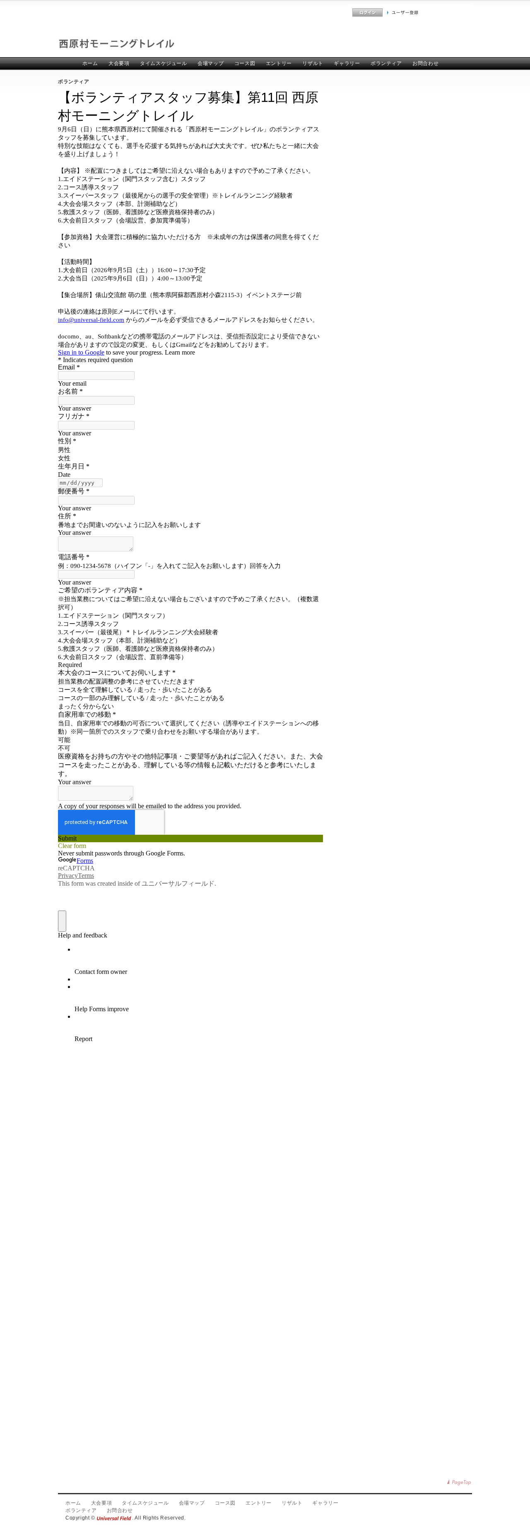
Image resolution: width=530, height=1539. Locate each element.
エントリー (279, 63)
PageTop (459, 1482)
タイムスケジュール (163, 63)
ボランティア (386, 63)
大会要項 (118, 63)
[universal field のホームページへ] (114, 1518)
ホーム (90, 63)
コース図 (244, 63)
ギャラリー (347, 63)
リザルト (312, 63)
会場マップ (211, 63)
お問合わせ (425, 63)
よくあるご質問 (330, 13)
